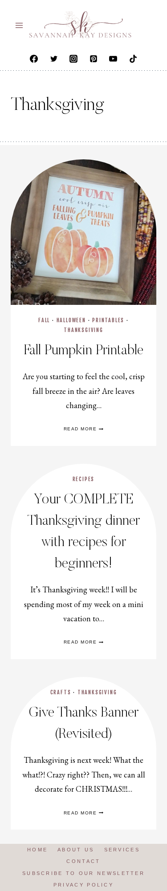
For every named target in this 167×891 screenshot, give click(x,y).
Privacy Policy (83, 884)
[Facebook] (34, 59)
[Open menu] (19, 25)
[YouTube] (113, 59)
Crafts (60, 692)
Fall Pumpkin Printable (83, 351)
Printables (108, 320)
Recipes (84, 479)
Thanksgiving (83, 330)
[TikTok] (133, 59)
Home (37, 849)
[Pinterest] (94, 59)
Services (122, 849)
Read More (84, 428)
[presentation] (83, 232)
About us (75, 849)
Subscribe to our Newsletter (83, 873)
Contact (83, 861)
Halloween (71, 320)
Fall (44, 320)
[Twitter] (54, 59)
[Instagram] (73, 59)
